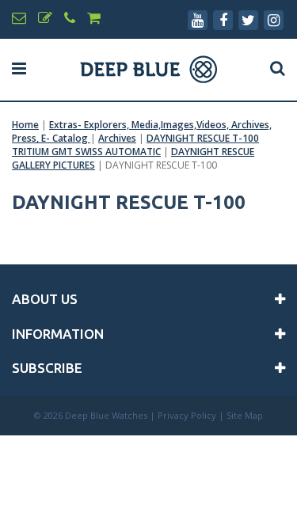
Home (25, 124)
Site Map (245, 415)
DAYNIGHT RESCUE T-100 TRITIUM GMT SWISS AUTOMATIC (135, 144)
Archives (117, 138)
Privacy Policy (187, 415)
